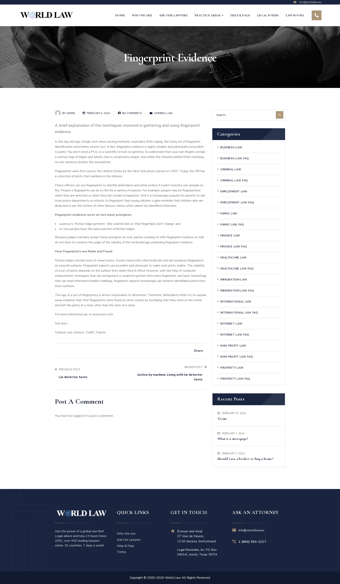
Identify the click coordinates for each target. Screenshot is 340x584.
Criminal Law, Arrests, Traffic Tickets (80, 332)
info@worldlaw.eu (251, 530)
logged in (79, 416)
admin (70, 113)
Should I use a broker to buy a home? (245, 459)
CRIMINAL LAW (163, 113)
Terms (222, 418)
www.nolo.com (102, 314)
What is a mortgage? (232, 438)
